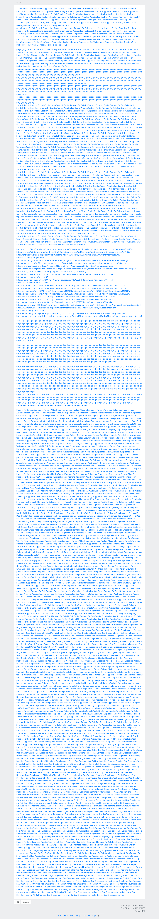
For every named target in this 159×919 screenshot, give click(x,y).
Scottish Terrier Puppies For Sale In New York (48, 197)
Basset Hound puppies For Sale (44, 11)
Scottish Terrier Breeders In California (59, 133)
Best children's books (25, 219)
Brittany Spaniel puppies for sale (65, 421)
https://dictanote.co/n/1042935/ (59, 294)
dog (18, 320)
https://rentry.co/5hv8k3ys (77, 268)
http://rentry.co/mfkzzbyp (51, 255)
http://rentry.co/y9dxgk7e (121, 249)
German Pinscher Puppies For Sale (89, 17)
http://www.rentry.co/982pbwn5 (106, 255)
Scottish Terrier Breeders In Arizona (56, 111)
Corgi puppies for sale (130, 426)
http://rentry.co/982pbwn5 (52, 249)
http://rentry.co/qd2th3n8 (75, 249)
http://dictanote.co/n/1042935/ (57, 288)
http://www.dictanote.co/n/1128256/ (97, 274)
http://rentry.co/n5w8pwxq (28, 252)
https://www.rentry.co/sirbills (57, 313)
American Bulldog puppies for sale (119, 410)
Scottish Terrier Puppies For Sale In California (102, 130)
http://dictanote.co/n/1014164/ (85, 288)
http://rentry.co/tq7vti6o (119, 252)
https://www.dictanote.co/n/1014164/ (32, 302)
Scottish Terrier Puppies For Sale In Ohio (42, 119)
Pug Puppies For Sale (99, 19)
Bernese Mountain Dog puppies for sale (34, 418)
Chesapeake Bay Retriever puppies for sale (90, 424)
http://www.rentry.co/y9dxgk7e (57, 260)
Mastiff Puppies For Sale (30, 60)
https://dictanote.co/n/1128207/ (116, 291)
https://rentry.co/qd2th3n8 (78, 266)
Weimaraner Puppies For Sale (106, 22)
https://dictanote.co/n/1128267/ (30, 294)
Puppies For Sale (46, 25)
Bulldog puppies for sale (120, 421)
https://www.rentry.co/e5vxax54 (85, 313)
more (96, 205)
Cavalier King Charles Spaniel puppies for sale (51, 424)
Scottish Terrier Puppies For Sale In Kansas (91, 111)
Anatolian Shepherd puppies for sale (96, 412)
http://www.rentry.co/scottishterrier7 (99, 307)
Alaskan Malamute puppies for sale (88, 410)
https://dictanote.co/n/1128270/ (59, 291)
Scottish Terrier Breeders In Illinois (38, 183)
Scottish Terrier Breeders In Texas (60, 189)
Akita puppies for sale (41, 410)
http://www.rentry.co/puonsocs (85, 263)
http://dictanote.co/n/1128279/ (30, 285)
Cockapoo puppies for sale (80, 426)
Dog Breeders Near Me (29, 25)
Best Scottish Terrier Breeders (51, 122)
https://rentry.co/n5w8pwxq (52, 268)
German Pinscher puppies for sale (120, 432)
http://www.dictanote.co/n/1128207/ (32, 280)
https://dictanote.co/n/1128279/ (30, 291)
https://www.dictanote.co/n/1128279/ (32, 296)
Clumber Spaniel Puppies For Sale (72, 14)
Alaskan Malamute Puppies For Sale (73, 8)
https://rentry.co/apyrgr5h (124, 268)
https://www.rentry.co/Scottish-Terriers (33, 316)
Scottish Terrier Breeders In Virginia (50, 202)
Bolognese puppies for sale (90, 418)
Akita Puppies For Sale (26, 8)
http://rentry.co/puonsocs (27, 255)
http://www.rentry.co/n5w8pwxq (86, 260)
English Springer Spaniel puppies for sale (121, 429)
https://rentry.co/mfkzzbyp (75, 271)
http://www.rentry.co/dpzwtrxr (30, 260)
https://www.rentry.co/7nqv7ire (30, 313)
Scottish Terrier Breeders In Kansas (76, 113)
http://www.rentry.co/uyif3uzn (29, 263)
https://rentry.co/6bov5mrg (28, 266)
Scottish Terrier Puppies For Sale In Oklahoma (86, 202)
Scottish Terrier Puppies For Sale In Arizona (69, 108)
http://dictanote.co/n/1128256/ (85, 285)
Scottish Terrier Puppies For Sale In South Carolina (115, 113)
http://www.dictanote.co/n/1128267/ (32, 277)
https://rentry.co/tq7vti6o (27, 271)
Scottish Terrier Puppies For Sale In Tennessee (86, 144)
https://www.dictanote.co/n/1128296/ (66, 302)
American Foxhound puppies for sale (63, 412)
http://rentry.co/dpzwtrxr (98, 249)
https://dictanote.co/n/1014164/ (87, 294)
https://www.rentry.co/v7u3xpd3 (65, 316)
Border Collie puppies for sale (115, 418)
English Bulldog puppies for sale (88, 429)
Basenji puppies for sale (51, 415)
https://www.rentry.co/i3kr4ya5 (94, 316)
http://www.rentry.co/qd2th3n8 (30, 257)
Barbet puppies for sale (30, 415)
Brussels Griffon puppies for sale (94, 421)
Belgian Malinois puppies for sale (125, 415)
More (116, 205)
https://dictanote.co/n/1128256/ (87, 291)
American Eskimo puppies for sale (31, 412)
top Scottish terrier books (27, 216)
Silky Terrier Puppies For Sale (53, 22)
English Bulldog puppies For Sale (59, 17)
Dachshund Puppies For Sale (32, 17)
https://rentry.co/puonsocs (51, 271)
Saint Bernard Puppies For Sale (79, 22)
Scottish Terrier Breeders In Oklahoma (43, 205)
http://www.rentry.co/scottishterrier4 (124, 305)
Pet (17, 405)
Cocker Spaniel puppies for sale (106, 426)
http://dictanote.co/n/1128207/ (30, 288)
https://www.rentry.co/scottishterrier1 (125, 316)
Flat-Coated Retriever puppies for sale (59, 432)
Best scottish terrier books (35, 214)
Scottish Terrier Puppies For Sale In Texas (34, 175)
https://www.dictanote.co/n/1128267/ (32, 299)
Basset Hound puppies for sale (76, 415)
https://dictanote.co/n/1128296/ (116, 294)
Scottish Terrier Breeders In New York (125, 197)
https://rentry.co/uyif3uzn (100, 268)
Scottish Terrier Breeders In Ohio (30, 155)
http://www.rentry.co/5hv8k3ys (114, 260)
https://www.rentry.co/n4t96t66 (113, 313)
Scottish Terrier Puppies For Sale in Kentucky (36, 236)
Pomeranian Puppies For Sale (77, 19)
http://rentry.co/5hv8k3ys (52, 252)
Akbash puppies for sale (61, 410)
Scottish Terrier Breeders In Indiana (77, 191)
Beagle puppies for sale (100, 415)
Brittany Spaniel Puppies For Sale (72, 11)
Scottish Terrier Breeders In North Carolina (35, 186)
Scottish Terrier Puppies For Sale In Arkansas (75, 127)
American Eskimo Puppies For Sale (104, 8)
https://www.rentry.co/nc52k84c (30, 310)
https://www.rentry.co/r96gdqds (97, 302)
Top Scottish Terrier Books (58, 211)
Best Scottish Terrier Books (28, 208)
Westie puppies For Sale (30, 22)
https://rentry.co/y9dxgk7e (28, 268)
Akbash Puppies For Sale (46, 8)
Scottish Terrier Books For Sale (78, 208)
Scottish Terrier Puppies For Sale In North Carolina (75, 183)
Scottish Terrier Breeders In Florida (120, 136)
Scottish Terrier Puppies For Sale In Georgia (35, 138)
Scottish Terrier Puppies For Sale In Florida (47, 136)
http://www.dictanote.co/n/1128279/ (32, 274)
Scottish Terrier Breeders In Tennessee (84, 147)
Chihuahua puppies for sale (122, 424)
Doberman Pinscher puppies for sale (58, 429)
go (17, 49)
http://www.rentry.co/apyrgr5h (57, 263)
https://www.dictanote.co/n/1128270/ (66, 296)
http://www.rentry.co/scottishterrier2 (57, 305)
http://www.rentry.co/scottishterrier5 (32, 307)
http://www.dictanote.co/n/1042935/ (65, 280)
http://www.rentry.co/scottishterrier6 (66, 307)
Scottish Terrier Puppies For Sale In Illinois (59, 141)
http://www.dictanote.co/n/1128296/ (32, 282)
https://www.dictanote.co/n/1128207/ (66, 299)
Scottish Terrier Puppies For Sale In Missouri (44, 124)
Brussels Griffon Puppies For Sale (101, 11)
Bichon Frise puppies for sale (64, 418)
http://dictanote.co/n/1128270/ (57, 285)
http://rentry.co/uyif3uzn (74, 252)
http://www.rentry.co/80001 (28, 305)
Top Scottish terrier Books (106, 222)
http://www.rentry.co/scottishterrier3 (90, 305)
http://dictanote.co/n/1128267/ (112, 285)
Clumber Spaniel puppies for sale (53, 426)
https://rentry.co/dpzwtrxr (101, 266)
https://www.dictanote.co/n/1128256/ (99, 296)
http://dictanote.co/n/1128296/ (112, 288)
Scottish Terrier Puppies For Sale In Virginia (69, 200)
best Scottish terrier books (71, 219)
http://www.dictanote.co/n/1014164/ (97, 280)
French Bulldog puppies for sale (90, 432)
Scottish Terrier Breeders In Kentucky (32, 108)
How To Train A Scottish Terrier (40, 166)
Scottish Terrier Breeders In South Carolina (103, 161)
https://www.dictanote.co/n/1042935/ (99, 299)
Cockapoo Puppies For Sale (99, 14)
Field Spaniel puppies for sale (29, 432)
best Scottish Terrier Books (74, 225)
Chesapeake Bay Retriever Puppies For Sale (39, 14)
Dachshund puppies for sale (28, 429)
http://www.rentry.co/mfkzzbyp (113, 263)
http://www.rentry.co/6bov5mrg (77, 255)
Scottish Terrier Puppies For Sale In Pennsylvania (49, 150)
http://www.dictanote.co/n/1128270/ (65, 274)
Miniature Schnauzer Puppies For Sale (47, 19)
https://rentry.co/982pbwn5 (53, 266)
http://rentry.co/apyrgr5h (97, 252)
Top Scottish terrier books (106, 214)
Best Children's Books (41, 222)
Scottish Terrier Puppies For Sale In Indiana (42, 191)
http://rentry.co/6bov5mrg (28, 249)
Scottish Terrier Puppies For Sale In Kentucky (36, 105)
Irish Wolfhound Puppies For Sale (119, 17)
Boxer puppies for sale (41, 421)
